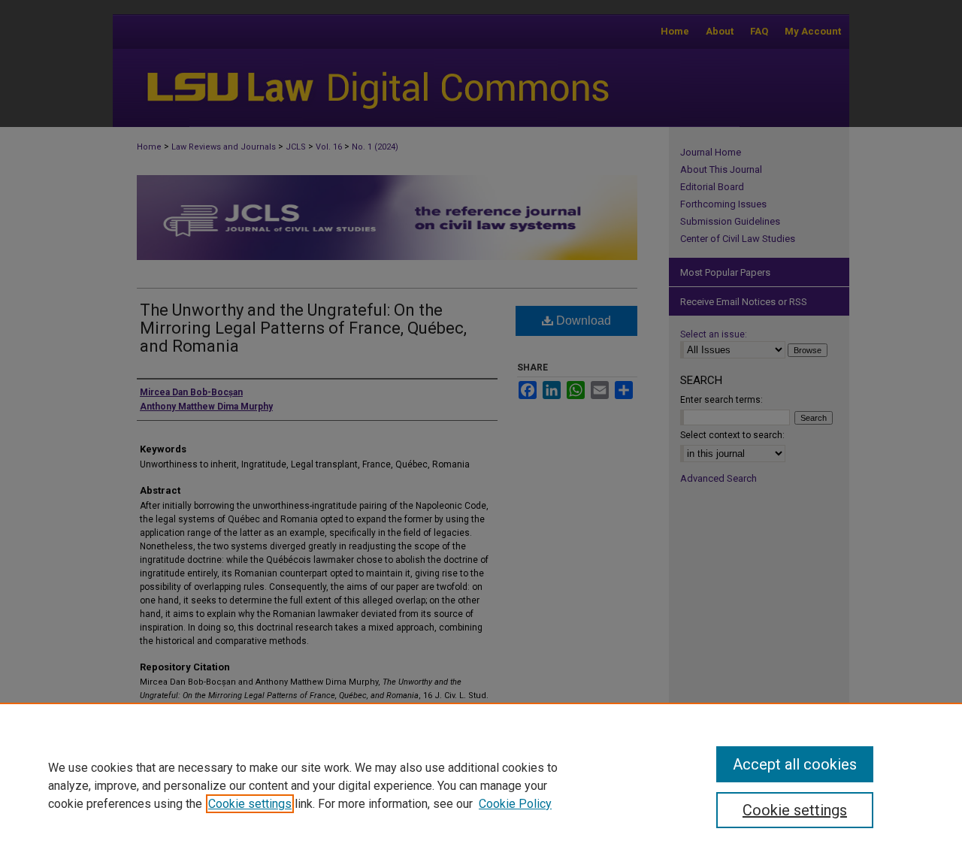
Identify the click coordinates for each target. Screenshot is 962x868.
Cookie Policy (515, 804)
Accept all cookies (795, 764)
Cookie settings (250, 804)
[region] (481, 785)
